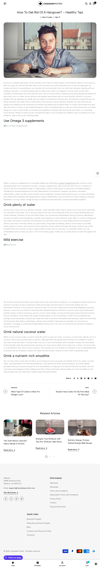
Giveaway (31, 535)
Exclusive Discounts (58, 507)
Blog (28, 527)
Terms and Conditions (59, 491)
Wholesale (54, 487)
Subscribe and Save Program (38, 523)
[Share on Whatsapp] (92, 378)
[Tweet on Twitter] (78, 378)
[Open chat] (96, 564)
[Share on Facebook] (74, 378)
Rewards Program (34, 519)
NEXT (87, 387)
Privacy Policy (55, 499)
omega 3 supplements (67, 183)
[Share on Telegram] (88, 378)
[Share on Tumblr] (85, 378)
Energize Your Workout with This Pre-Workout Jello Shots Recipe (49, 442)
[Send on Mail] (95, 378)
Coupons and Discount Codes (39, 531)
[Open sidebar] (97, 173)
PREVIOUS (14, 387)
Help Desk (54, 483)
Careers (53, 503)
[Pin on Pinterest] (81, 378)
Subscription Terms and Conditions (64, 495)
